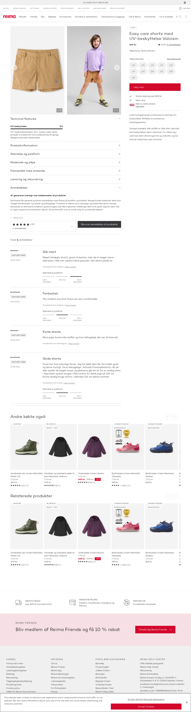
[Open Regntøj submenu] (56, 16)
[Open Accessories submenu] (72, 16)
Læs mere (140, 106)
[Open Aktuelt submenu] (27, 16)
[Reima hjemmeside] (9, 16)
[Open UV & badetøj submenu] (173, 16)
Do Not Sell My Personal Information (146, 699)
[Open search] (180, 16)
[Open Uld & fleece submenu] (141, 16)
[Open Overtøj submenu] (38, 16)
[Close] (187, 702)
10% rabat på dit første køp (95, 3)
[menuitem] (28, 663)
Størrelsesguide (174, 59)
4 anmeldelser (174, 44)
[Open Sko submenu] (45, 16)
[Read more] (65, 212)
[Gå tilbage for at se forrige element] (14, 67)
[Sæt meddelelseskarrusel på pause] (185, 2)
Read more (18, 218)
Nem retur (141, 100)
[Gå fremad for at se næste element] (117, 67)
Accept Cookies (146, 706)
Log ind (186, 8)
